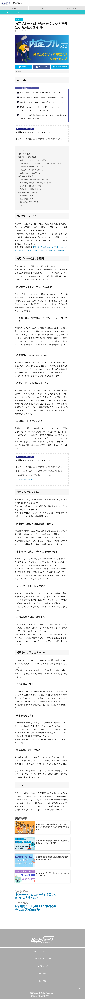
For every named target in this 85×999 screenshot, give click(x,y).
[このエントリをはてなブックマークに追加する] (59, 66)
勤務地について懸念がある (30, 173)
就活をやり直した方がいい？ (29, 192)
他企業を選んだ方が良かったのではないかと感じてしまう (41, 163)
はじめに (21, 150)
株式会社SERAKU (45, 996)
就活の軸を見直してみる (29, 202)
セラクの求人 (71, 8)
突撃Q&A (43, 8)
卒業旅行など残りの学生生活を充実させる (36, 183)
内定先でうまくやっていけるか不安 (33, 160)
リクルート (18, 12)
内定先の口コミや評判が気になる (32, 170)
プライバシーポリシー (42, 959)
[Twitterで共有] (23, 66)
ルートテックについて (42, 951)
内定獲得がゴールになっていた (31, 166)
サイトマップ (42, 966)
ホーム (10, 12)
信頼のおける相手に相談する (31, 189)
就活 (20, 71)
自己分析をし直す (26, 195)
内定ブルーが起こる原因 (27, 157)
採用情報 (42, 981)
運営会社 (42, 974)
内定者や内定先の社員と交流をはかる (34, 179)
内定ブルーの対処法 (25, 176)
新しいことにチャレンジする (31, 186)
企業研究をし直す (26, 199)
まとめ (20, 205)
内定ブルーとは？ (24, 154)
